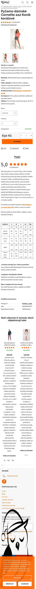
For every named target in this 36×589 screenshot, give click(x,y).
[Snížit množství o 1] (21, 135)
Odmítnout (10, 584)
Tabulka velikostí (7, 500)
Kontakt (4, 497)
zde (4, 573)
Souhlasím (25, 584)
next (32, 361)
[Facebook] (4, 481)
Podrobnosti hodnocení (9, 25)
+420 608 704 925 (12, 476)
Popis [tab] (17, 156)
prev (2, 361)
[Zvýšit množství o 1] (31, 135)
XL (5, 460)
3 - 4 (26, 455)
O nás (4, 491)
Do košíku (17, 141)
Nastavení (17, 578)
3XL (13, 460)
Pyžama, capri (27, 304)
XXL (8, 460)
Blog (3, 494)
